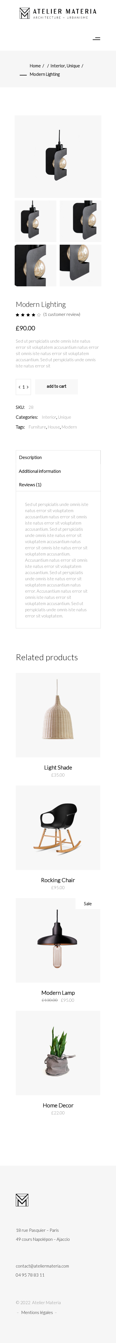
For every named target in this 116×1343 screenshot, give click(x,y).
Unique (73, 65)
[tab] (58, 457)
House (54, 426)
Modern (69, 426)
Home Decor (58, 1105)
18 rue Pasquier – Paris (37, 1230)
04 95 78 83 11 (30, 1274)
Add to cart (56, 386)
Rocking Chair (58, 879)
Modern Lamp (58, 992)
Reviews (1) (30, 484)
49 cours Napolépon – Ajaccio (43, 1239)
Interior (57, 65)
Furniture (37, 426)
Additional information (40, 471)
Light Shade (58, 767)
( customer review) (61, 314)
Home (35, 65)
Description (30, 457)
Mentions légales (37, 1312)
